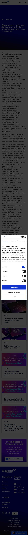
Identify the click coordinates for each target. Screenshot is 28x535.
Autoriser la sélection (14, 292)
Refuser (14, 297)
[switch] (24, 271)
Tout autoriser (14, 287)
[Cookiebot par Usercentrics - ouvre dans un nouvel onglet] (20, 237)
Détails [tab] (13, 241)
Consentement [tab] (5, 241)
